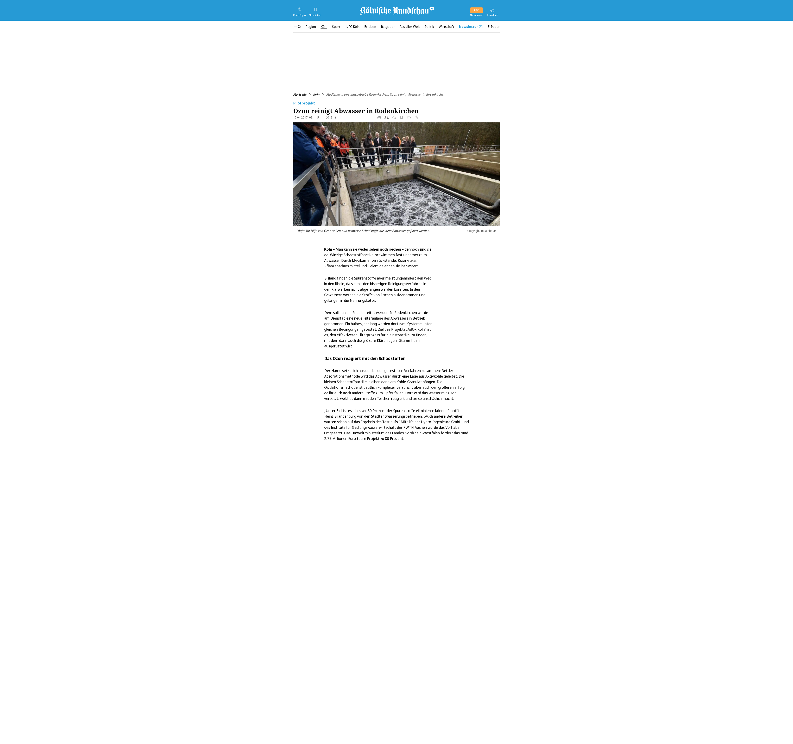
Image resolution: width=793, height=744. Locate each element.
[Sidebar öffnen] (297, 27)
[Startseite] (396, 10)
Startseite (300, 94)
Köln (316, 94)
